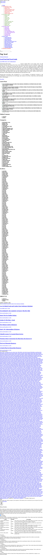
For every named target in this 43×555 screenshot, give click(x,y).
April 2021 (4, 228)
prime (21, 455)
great (11, 413)
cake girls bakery (37, 368)
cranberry (30, 384)
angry (42, 354)
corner (40, 383)
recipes (7, 458)
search (20, 463)
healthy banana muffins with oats (6, 416)
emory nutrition (14, 397)
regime (5, 460)
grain (28, 412)
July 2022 (4, 214)
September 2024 (5, 188)
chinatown (10, 376)
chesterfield (26, 375)
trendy (35, 480)
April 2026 (4, 171)
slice (6, 467)
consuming (10, 383)
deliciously (32, 389)
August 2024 (4, 189)
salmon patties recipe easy (9, 462)
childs (41, 375)
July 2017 (4, 272)
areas (40, 355)
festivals (18, 402)
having (26, 414)
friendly (20, 408)
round (19, 461)
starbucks (38, 471)
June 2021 (4, 226)
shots (32, 464)
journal (22, 429)
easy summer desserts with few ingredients (19, 395)
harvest (20, 414)
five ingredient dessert (33, 403)
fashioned (22, 400)
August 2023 (4, 201)
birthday (1, 363)
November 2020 (5, 233)
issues (38, 428)
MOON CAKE (5, 36)
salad (34, 461)
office (5, 447)
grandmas (8, 413)
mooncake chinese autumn (26, 443)
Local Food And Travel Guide (8, 59)
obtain (37, 446)
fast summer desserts (28, 400)
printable (23, 455)
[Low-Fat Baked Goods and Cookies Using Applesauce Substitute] (12, 303)
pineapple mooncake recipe (5, 454)
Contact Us (4, 298)
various (18, 483)
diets (19, 391)
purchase (28, 456)
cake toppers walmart (36, 369)
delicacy (25, 389)
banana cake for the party (26, 359)
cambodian (13, 371)
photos (16, 453)
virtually (19, 484)
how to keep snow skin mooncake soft (9, 424)
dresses (15, 392)
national (28, 445)
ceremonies (31, 373)
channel (1, 374)
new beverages (38, 445)
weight (18, 490)
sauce (35, 462)
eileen (18, 396)
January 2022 (4, 220)
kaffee (27, 429)
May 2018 (4, 262)
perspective (2, 453)
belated (21, 361)
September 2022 (5, 212)
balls (14, 359)
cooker (20, 383)
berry (32, 361)
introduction (16, 428)
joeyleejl (19, 429)
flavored (1, 404)
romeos (13, 461)
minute (23, 440)
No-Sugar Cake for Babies (18, 446)
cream (37, 384)
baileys (9, 358)
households (8, 422)
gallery (11, 410)
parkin (34, 451)
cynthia (22, 388)
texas (1, 477)
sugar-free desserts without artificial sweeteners (26, 474)
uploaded (24, 482)
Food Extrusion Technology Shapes (6, 406)
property (9, 456)
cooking (28, 383)
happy (18, 414)
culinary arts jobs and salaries (37, 386)
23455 (3, 352)
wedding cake (19, 485)
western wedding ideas (30, 490)
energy (31, 397)
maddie (18, 436)
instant (38, 427)
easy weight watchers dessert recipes (34, 395)
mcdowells (6, 438)
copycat (37, 383)
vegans (23, 483)
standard (34, 471)
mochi (36, 440)
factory (7, 400)
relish (10, 460)
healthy (23, 415)
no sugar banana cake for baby (8, 446)
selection (36, 463)
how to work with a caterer (11, 426)
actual (26, 353)
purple (31, 456)
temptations (37, 476)
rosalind (16, 461)
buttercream (21, 366)
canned (22, 371)
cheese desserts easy (24, 374)
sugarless (36, 474)
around (1, 356)
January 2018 (4, 266)
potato (35, 454)
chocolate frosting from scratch (7, 379)
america (32, 354)
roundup (22, 461)
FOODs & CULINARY (6, 48)
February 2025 (5, 183)
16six (1, 352)
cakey (30, 370)
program (6, 456)
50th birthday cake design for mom (24, 352)
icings (36, 426)
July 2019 (4, 249)
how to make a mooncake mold (21, 424)
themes (4, 478)
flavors (4, 404)
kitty (1, 430)
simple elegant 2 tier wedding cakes (26, 465)
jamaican (1, 429)
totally (25, 479)
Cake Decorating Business (7, 367)
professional (31, 455)
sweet (24, 475)
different (21, 391)
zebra (13, 497)
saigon (32, 461)
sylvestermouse (2, 476)
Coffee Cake (6, 19)
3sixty (16, 352)
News (3, 154)
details (27, 390)
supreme (13, 475)
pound (37, 454)
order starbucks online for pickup (9, 450)
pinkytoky (11, 454)
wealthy (11, 485)
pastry (8, 452)
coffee (33, 381)
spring (22, 471)
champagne (39, 373)
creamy (4, 385)
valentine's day (36, 482)
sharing (19, 464)
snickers (14, 468)
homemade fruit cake (13, 421)
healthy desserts (39, 417)
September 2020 (5, 235)
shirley (24, 464)
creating (12, 385)
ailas (3, 354)
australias (35, 356)
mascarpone (33, 437)
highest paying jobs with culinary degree (11, 420)
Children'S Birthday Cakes (7, 129)
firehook (25, 403)
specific (18, 470)
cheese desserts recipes (32, 374)
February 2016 (5, 289)
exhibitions (12, 399)
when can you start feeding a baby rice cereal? (21, 493)
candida (19, 371)
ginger (35, 410)
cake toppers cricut (13, 369)
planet (18, 454)
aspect (26, 356)
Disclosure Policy (5, 299)
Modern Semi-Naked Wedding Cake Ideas (21, 441)
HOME (3, 5)
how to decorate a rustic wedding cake (30, 422)
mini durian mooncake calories (16, 440)
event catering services (24, 398)
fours (10, 407)
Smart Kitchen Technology (29, 467)
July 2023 (4, 202)
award (3, 357)
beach (7, 361)
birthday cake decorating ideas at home (29, 363)
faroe (17, 400)
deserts (6, 390)
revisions (30, 460)
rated (38, 457)
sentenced (40, 463)
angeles (37, 354)
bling (39, 364)
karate (29, 429)
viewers (8, 484)
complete (24, 382)
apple (20, 355)
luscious (41, 435)
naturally (32, 445)
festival (15, 402)
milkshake (4, 440)
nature (35, 445)
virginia (11, 484)
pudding (21, 456)
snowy (5, 469)
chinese (14, 376)
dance (36, 388)
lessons (33, 431)
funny (15, 409)
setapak (5, 464)
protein (13, 456)
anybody (8, 355)
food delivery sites (38, 405)
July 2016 (4, 284)
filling (28, 402)
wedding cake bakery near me (27, 485)
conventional (17, 383)
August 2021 (4, 224)
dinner (25, 391)
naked (24, 445)
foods (1, 407)
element (3, 397)
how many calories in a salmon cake (16, 422)
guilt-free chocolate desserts (33, 413)
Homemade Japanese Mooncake (23, 421)
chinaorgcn (4, 376)
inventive (20, 428)
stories (27, 472)
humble (24, 426)
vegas (26, 483)
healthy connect (20, 417)
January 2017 (4, 278)
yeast (37, 496)
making (1, 437)
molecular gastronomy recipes (13, 442)
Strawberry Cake (7, 25)
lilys (3, 432)
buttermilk (28, 366)
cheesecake (38, 374)
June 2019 (4, 250)
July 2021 (4, 225)
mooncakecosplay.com (4, 498)
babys (23, 357)
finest (1, 403)
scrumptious (16, 463)
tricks (39, 480)
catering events (18, 372)
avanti (1, 357)
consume (5, 383)
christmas (32, 380)
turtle (12, 481)
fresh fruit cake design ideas (22, 407)
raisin (33, 457)
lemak (12, 431)
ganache (16, 410)
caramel (29, 371)
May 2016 (4, 286)
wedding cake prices (12, 487)
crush (4, 386)
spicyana (39, 470)
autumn (40, 356)
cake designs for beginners (36, 367)
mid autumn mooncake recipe (37, 439)
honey (35, 421)
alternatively (22, 354)
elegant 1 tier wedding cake (24, 396)
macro (12, 436)
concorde (34, 382)
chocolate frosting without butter (32, 379)
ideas (40, 426)
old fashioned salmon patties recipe (32, 448)
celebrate (39, 372)
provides (15, 456)
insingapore (29, 427)
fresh (16, 407)
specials (15, 470)
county (11, 384)
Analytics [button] (1, 543)
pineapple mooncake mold (36, 453)
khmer (34, 429)
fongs (40, 404)
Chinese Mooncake (7, 37)
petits (5, 453)
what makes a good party (17, 492)
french (14, 407)
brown (1, 366)
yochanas (39, 496)
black (34, 364)
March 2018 (4, 264)
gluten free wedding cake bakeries (24, 411)
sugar (30, 473)
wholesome (25, 494)
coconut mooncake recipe (27, 381)
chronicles (36, 380)
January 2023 (4, 208)
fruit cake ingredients (33, 408)
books (7, 365)
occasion (39, 446)
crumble (1, 386)
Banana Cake (6, 15)
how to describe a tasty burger (15, 423)
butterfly (24, 366)
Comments (6, 302)
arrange (4, 356)
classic (16, 381)
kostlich (11, 430)
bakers (32, 358)
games (14, 410)
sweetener (31, 475)
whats (36, 492)
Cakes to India (16, 370)
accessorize (23, 353)
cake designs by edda (21, 367)
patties (10, 452)
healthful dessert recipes (4, 415)
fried (18, 408)
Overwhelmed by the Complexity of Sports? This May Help (15, 310)
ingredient (22, 427)
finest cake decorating (6, 403)
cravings (33, 384)
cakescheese (21, 370)
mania (13, 437)
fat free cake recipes (35, 400)
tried (41, 480)
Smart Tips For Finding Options (8, 315)
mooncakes (35, 444)
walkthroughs (38, 484)
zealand (11, 497)
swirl (36, 475)
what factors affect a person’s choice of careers (11, 491)
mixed (33, 440)
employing (19, 397)
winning (3, 496)
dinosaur (27, 391)
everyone (38, 398)
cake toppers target (29, 369)
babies (21, 357)
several (8, 464)
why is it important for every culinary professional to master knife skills (15, 495)
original (38, 450)
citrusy (14, 381)
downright (6, 392)
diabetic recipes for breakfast (5, 391)
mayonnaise (2, 438)
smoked (37, 467)
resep (21, 460)
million (9, 440)
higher (3, 420)
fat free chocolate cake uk (21, 401)
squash (31, 471)
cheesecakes (2, 375)
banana (20, 359)
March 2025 (4, 182)
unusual (18, 482)
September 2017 (5, 270)
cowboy (16, 384)
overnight (1, 451)
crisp (29, 385)
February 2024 (5, 195)
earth (16, 393)
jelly (11, 429)
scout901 (9, 463)
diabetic (29, 390)
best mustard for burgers (15, 362)
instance (35, 427)
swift (34, 475)
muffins (1, 445)
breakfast (12, 365)
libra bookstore (37, 431)
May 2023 (4, 204)
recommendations (17, 458)
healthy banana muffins (28, 415)
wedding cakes (11, 489)
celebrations (24, 373)
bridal (15, 365)
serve (1, 464)
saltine (15, 462)
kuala (14, 430)
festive (21, 402)
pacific (8, 451)
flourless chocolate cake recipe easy (20, 404)
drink (17, 392)
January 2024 (4, 196)
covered (13, 384)
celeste (28, 373)
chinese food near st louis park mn (35, 376)
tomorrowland (5, 479)
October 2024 (4, 187)
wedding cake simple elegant (22, 487)
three (23, 478)
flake (38, 403)
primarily (18, 455)
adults (32, 353)
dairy (25, 388)
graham (26, 412)
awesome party (11, 357)
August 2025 (4, 177)
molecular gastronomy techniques (25, 442)
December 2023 (5, 197)
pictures (23, 453)
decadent (1, 389)
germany (30, 410)
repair (17, 460)
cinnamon (1, 381)
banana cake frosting (34, 359)
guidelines (26, 413)
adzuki (34, 353)
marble (18, 437)
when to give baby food (33, 493)
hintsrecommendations (23, 420)
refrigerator (2, 460)
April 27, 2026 (7, 308)
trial (37, 480)
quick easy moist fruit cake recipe (18, 457)
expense (19, 399)
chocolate (18, 378)
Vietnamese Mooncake (8, 47)
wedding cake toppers (14, 488)
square (29, 471)
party (1, 452)
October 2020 (4, 234)
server (3, 464)
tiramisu (29, 478)
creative (18, 385)
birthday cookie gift (18, 364)
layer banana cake (33, 430)
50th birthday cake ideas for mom (6, 353)
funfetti (12, 409)
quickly (25, 457)
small (11, 467)
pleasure (20, 454)
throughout (26, 478)
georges (24, 410)
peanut (19, 452)
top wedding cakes (14, 479)
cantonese (25, 371)
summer (1, 475)
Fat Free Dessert (7, 30)
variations (12, 483)
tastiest (23, 476)
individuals (19, 427)
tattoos (27, 476)
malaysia (4, 437)
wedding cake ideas (5, 487)
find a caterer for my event (36, 402)
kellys (32, 429)
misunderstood (29, 440)
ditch (1, 392)
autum (38, 356)
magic (24, 436)
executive (8, 399)
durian (28, 392)
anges (40, 354)
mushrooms (11, 445)
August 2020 (4, 236)
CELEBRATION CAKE (6, 6)
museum (7, 445)
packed (11, 451)
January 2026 (4, 174)
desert (4, 390)
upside (27, 482)
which (13, 494)
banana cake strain (14, 360)
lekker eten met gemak (7, 431)
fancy (12, 400)
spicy (37, 470)
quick (40, 456)
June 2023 (4, 203)
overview (5, 451)
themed (1, 478)
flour (9, 404)
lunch (32, 435)
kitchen (39, 429)
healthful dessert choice (38, 414)
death (41, 388)
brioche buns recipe (29, 365)
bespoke (34, 361)
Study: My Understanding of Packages (10, 329)
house (1, 422)
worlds (25, 496)
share (17, 464)
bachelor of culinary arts (28, 357)
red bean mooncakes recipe (18, 459)
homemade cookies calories (5, 421)
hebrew (3, 419)
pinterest (15, 454)
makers (40, 436)
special (8, 470)
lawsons (26, 430)
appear (14, 355)
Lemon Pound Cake (8, 22)
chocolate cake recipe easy (31, 378)
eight (15, 396)
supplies (9, 475)
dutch (14, 393)
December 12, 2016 (7, 313)
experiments (23, 399)
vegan (21, 483)
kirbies (36, 429)
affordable (39, 353)
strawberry (36, 472)
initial (26, 427)
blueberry (1, 365)
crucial (37, 385)
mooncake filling (9, 444)
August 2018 (4, 260)
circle (5, 381)
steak (15, 472)
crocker (34, 385)
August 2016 (4, 283)
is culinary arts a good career (27, 428)
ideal (38, 426)
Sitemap (3, 300)
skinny (1, 467)
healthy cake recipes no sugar (30, 416)
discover (30, 391)
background (35, 357)
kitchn (42, 429)
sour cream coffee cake (10, 469)
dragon (9, 392)
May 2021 (4, 227)
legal (40, 430)
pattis (13, 452)
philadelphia (8, 453)
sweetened (27, 475)
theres (8, 478)
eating (42, 395)
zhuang (16, 497)
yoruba (1, 497)
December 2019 (5, 244)
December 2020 (5, 232)
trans (20, 480)
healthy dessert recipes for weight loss (29, 417)
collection (5, 382)
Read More (5, 501)
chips (8, 378)
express (27, 399)
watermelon (8, 485)
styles (18, 473)
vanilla (9, 483)
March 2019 (4, 253)
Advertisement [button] (2, 547)
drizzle (19, 392)
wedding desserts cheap (32, 489)
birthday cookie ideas (26, 364)
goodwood (16, 412)
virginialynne (15, 484)
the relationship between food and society (31, 477)
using (30, 482)
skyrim (4, 467)
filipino (24, 402)
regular (8, 460)
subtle (26, 473)
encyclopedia (27, 397)
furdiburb (36, 409)
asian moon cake (11, 356)
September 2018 (5, 259)
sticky (23, 472)
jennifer (13, 429)
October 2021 (4, 222)
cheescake (16, 374)
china (1, 376)
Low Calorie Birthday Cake (9, 31)
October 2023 (4, 199)
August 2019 (4, 248)
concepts (30, 382)
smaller (22, 467)
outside (41, 450)
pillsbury (26, 453)
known (5, 430)
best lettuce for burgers (6, 362)
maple (16, 437)
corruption (2, 384)
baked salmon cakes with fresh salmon (21, 358)
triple (1, 481)
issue (35, 428)
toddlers (37, 478)
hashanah (23, 414)
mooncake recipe (29, 444)
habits (9, 414)
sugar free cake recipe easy (4, 474)
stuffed (6, 473)
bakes (37, 358)
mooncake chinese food (35, 443)
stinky (25, 472)
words (16, 496)
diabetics (11, 391)
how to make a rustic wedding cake (33, 424)
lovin (21, 432)
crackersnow (26, 384)
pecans (22, 452)
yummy (8, 497)
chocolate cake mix (23, 378)
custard (14, 388)
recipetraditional (11, 458)
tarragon (18, 476)
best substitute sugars (33, 362)
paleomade (19, 451)
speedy (21, 470)
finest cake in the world (20, 403)
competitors (20, 382)
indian (13, 427)
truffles (6, 481)
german (27, 410)
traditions (17, 480)
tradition (30, 479)
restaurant (24, 460)
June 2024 (4, 191)
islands (33, 428)
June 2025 (4, 179)
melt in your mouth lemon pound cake (25, 438)
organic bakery (25, 450)
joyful (25, 429)
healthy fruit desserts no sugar (5, 418)
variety (15, 483)
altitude (26, 354)
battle (5, 361)
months (36, 442)
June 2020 (4, 238)
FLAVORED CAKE (6, 14)
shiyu (26, 464)
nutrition (34, 446)
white (19, 494)
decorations (15, 389)
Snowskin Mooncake (8, 46)
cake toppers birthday (6, 369)
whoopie (28, 494)
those (18, 478)
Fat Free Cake (6, 29)
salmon (39, 461)
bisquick (31, 364)
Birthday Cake (7, 8)
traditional (34, 479)
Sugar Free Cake (7, 35)
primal (15, 455)
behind (18, 361)
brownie (4, 366)
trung (8, 481)
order (33, 449)
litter (5, 432)
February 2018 (5, 265)
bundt (15, 366)
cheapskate (10, 374)
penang (24, 452)
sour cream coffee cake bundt (20, 469)
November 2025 (5, 176)
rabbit (31, 457)
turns (10, 481)
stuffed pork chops (11, 473)
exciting (4, 399)
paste (3, 452)
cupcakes (11, 388)
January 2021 (4, 231)
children (35, 375)
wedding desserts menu (6, 490)
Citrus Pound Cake (9, 381)
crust (6, 386)
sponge (20, 471)
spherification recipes (30, 470)
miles (1, 440)
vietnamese (5, 484)
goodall (12, 412)
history (28, 420)
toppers (21, 479)
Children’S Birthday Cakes (9, 10)
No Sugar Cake (7, 34)
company (16, 382)
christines (28, 380)
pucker (19, 456)
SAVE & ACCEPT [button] (3, 554)
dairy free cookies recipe (30, 388)
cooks (32, 383)
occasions (1, 447)
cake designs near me (20, 368)
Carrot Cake (6, 27)
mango (11, 437)
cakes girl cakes (11, 370)
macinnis (5, 436)
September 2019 (5, 247)
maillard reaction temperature (34, 436)
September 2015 (5, 294)
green (18, 413)
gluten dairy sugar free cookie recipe (11, 411)
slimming (8, 467)
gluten (3, 411)
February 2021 (5, 230)
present (5, 455)
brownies (7, 366)
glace (41, 410)
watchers (4, 485)
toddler (34, 478)
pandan (28, 451)
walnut (1, 485)
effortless (10, 396)
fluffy (32, 404)
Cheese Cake (6, 17)
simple (37, 464)
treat (27, 480)
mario (23, 437)
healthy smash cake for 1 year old (27, 418)
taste (21, 476)
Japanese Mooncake (8, 40)
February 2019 (5, 254)
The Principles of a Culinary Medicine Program (15, 477)
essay (15, 398)
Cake (38, 366)
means (12, 438)
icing (34, 426)
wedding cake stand (30, 487)
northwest (25, 446)
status (13, 472)
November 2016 (5, 280)
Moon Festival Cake (8, 11)
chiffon (32, 375)
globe (1, 411)
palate (13, 451)
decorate (7, 389)
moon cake (2, 443)
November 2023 (5, 198)
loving (23, 432)
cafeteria (35, 366)
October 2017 (4, 269)
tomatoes (1, 479)
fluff (30, 404)
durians (12, 393)
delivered (38, 389)
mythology (21, 445)
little (7, 432)
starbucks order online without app (6, 472)
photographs (13, 453)
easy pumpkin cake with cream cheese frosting (25, 394)
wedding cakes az (17, 489)
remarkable (14, 460)
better (38, 362)
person (33, 452)
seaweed (28, 463)
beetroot (12, 361)
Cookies (5, 16)
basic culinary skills (32, 360)
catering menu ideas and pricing (32, 372)
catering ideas (23, 372)
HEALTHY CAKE (5, 26)
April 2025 (4, 181)
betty (40, 362)
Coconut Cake (7, 18)
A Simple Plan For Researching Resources (10, 348)
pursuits (34, 456)
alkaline (13, 354)
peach (17, 452)
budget (13, 366)
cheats (13, 374)
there (6, 478)
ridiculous (34, 460)
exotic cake (16, 399)
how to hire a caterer (24, 423)
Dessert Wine (15, 390)
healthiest (19, 415)
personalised (40, 452)
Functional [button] (2, 534)
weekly (15, 490)
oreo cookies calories (18, 450)
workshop (22, 496)
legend (1, 431)
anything (11, 355)
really (41, 457)
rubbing (25, 461)
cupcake (7, 388)
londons (14, 432)
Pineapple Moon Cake (8, 44)
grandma (31, 412)
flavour (7, 404)
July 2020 (4, 237)
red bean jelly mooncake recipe (29, 458)
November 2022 (5, 210)
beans (10, 361)
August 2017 (4, 271)
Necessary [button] (2, 514)
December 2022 (5, 209)
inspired (32, 427)
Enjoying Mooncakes (4, 398)
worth (31, 496)
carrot (11, 372)
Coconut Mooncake (7, 38)
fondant (34, 404)
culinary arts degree (28, 386)
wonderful (13, 496)
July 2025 (4, 178)
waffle (32, 484)
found (8, 407)
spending (24, 470)
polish (30, 454)
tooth (9, 479)
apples (23, 355)
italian (40, 428)
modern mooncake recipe (9, 441)
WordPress (21, 498)
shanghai (14, 464)
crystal (8, 386)
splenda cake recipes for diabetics (11, 471)
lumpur (30, 435)
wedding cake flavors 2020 (18, 486)
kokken (8, 430)
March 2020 (4, 241)
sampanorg (18, 462)
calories (38, 370)
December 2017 (5, 267)
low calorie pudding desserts (15, 434)
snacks (7, 468)
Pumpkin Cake (7, 23)
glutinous (6, 412)
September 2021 (5, 223)
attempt (28, 356)
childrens (38, 375)
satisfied (32, 462)
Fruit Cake (6, 20)
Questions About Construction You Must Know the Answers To (16, 338)
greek (16, 413)
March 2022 (4, 218)
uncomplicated (11, 482)
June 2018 (4, 261)
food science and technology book (33, 406)
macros (15, 436)
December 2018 (5, 256)
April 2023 (4, 205)
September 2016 (5, 282)
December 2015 (5, 291)
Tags (9, 302)
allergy (16, 354)
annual (5, 355)
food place (15, 406)
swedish (21, 475)
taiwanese (15, 476)
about (13, 353)
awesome (6, 357)
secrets (34, 463)
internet (12, 428)
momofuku (33, 442)
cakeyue (32, 370)
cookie (23, 383)
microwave (40, 438)
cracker (22, 384)
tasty (25, 476)
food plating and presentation (22, 406)
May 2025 (4, 180)
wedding (14, 485)
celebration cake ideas (12, 373)
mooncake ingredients (22, 444)
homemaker (31, 421)
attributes (31, 356)
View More (2, 79)
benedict (27, 361)
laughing (23, 430)
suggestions (41, 474)
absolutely (16, 353)
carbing (35, 371)
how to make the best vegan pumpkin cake (14, 425)
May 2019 (4, 251)
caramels (32, 371)
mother (38, 444)
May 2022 (4, 216)
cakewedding (26, 370)
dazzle (38, 388)
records (22, 458)
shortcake (29, 464)
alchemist (10, 354)
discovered (34, 391)
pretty (10, 455)
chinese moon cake (3, 377)
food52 (41, 406)
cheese (19, 374)
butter (18, 366)
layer (29, 430)
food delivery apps (31, 405)
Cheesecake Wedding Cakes (9, 9)
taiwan (12, 476)
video (40, 483)
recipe (4, 458)
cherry (23, 375)
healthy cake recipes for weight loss (18, 416)
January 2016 (4, 290)
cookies (26, 383)
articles (7, 356)
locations (11, 432)
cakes (7, 370)
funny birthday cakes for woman (22, 409)
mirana (25, 440)
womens (9, 496)
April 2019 (4, 252)
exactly (41, 398)
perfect (30, 452)
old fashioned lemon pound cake (31, 447)
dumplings (25, 392)
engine (33, 397)
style (15, 473)
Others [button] (1, 551)
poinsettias (24, 454)
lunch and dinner (37, 435)
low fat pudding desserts (19, 435)
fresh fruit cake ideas (31, 407)
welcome (21, 490)
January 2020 (4, 243)
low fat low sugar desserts (10, 435)
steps (20, 472)
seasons (25, 463)
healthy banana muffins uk (37, 415)
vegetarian (29, 483)
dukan (22, 392)
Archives (4, 117)
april (38, 355)
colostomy (9, 382)
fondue (37, 404)
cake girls (32, 368)
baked (13, 358)
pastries (5, 452)
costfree (5, 384)
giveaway (38, 410)
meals (9, 438)
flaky (40, 403)
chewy (30, 375)
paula (15, 452)
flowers (27, 404)
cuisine (11, 386)
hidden (6, 419)
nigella (1, 446)
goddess (9, 412)
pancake (22, 451)
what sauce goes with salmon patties (28, 492)
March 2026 (4, 172)
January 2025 (4, 184)
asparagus (23, 356)
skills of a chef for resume (36, 466)
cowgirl (19, 384)
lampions (16, 430)
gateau (22, 410)
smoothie (40, 467)
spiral (1, 471)
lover (19, 432)
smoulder (1, 468)
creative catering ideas (24, 385)
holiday (31, 420)
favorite (31, 401)
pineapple (29, 453)
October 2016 (4, 281)
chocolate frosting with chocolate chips (19, 379)
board (5, 365)
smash (35, 467)
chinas (7, 376)
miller (7, 440)
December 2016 (5, 279)
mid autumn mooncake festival (26, 439)
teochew (40, 476)
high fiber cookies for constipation (14, 419)
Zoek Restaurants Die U (21, 497)
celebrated (2, 373)
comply (27, 382)
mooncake (12, 443)
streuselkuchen (2, 473)
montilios (39, 442)
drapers (12, 392)
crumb (40, 385)
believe (24, 361)
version (38, 483)
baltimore (17, 359)
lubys (28, 435)
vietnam (1, 484)
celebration (6, 373)
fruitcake (3, 409)
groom (21, 413)
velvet (32, 483)
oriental (33, 450)
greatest (13, 413)
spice (35, 470)
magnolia (27, 436)
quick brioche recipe (8, 457)
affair (37, 353)
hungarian (27, 426)
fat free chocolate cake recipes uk (11, 401)
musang (4, 445)
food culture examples (13, 405)
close (19, 381)
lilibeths (1, 432)
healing (29, 414)
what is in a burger (9, 492)
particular (37, 451)
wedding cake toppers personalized (25, 488)
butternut (31, 366)
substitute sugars (22, 473)
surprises (16, 475)
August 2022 (4, 213)
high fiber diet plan (23, 419)
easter (19, 393)
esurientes (18, 398)
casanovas (14, 372)
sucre (28, 473)
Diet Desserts (6, 28)
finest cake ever (13, 403)
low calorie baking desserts (35, 432)
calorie (35, 370)
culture (5, 388)
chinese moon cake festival (21, 377)
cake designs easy (29, 367)
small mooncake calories (17, 467)
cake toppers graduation (21, 369)
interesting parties (3, 428)
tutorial (15, 481)
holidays (34, 420)
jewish (16, 429)
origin (36, 450)
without (6, 496)
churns (39, 380)
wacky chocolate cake (27, 484)
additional (29, 353)
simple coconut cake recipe (15, 465)
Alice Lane (2, 313)
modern (38, 440)
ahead (1, 354)
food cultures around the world (22, 405)
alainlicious (6, 354)
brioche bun (23, 365)
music (14, 445)
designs (9, 390)
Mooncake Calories (7, 43)
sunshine (4, 475)
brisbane (34, 365)
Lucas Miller (2, 61)
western (24, 490)
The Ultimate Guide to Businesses (8, 324)
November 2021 (5, 221)
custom (17, 388)
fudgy (7, 409)
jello (9, 429)
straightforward (31, 472)
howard (18, 426)
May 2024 (4, 192)
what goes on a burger (36, 491)
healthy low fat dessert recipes (16, 418)
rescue (19, 460)
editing (3, 396)
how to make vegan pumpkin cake (28, 425)
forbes (3, 407)
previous (12, 455)
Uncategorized (5, 163)
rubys (28, 461)
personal (36, 452)
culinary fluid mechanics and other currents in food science (10, 387)
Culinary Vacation (24, 387)
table (9, 476)
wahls (35, 484)
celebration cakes (19, 373)
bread (9, 365)
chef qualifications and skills (17, 375)
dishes (38, 391)
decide (4, 389)
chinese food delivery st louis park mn (22, 376)
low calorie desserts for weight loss (31, 433)
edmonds (6, 396)
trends (33, 480)
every (31, 398)
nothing (28, 446)
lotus (17, 432)
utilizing (32, 482)
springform (26, 471)
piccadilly (19, 453)
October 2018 (4, 258)
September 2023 (5, 200)
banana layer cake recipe (22, 360)
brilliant (19, 365)
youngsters (4, 497)
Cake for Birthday (27, 368)
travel (15, 61)
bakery (34, 358)
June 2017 (4, 273)
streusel (39, 472)
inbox (7, 427)
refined (39, 459)
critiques (31, 385)
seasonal (22, 463)
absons (19, 353)
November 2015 (5, 292)
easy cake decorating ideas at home (34, 393)
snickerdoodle (10, 468)
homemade (38, 420)
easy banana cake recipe (24, 393)
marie (21, 437)
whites (21, 494)
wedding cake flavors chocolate (28, 486)
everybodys (35, 398)
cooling (34, 383)
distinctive (40, 391)
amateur (29, 354)
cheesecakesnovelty (8, 375)
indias (16, 427)
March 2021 (4, 229)
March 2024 (4, 194)
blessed (36, 364)
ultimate (7, 482)
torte (23, 479)
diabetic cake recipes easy (35, 390)
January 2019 (4, 255)
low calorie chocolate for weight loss (10, 433)
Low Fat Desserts (7, 33)
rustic (30, 461)
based (28, 360)
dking (3, 392)
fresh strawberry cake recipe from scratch (10, 408)
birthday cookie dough (11, 364)
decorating (11, 389)
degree (18, 389)
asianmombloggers (17, 356)
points (27, 454)
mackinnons (9, 436)
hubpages (21, 426)
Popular (1, 302)
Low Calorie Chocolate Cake (9, 32)
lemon (14, 431)
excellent (1, 399)
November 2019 (5, 245)
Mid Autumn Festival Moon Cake (10, 41)
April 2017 (4, 275)
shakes (11, 464)
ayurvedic (15, 357)
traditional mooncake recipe (10, 480)
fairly (10, 400)
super (7, 475)
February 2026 (5, 173)
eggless (13, 396)
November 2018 (5, 257)
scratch (12, 463)
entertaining (10, 398)
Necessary (3, 515)
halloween (12, 414)
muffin (40, 444)
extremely (30, 399)
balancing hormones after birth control (6, 359)
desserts (19, 390)
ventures (34, 483)
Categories (4, 116)
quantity (36, 456)
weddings (12, 490)
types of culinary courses (26, 481)
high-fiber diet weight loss (31, 419)
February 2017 (5, 277)
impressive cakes (3, 427)
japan (4, 429)
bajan (11, 358)
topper (18, 479)
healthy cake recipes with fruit (12, 417)
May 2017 (4, 274)
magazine (21, 436)
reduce (36, 459)
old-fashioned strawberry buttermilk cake (19, 449)
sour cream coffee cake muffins (30, 469)
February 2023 (5, 207)
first (28, 403)
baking (39, 358)
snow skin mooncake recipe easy (22, 468)
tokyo (40, 478)
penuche (27, 452)
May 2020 (4, 239)
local (13, 61)
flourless (11, 404)
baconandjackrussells (3, 358)
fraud (12, 407)
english (36, 397)
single (31, 466)
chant (4, 374)
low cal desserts (27, 432)
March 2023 (4, 206)
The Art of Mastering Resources (8, 343)
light (40, 431)
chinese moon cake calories (12, 377)
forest (6, 407)
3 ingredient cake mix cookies (10, 352)
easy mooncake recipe (13, 394)
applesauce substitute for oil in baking (30, 355)
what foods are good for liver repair (26, 491)
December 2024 (5, 185)
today (32, 478)
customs (19, 388)
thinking (15, 478)
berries (30, 361)
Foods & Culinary (5, 140)
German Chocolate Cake (8, 21)
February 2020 (5, 242)
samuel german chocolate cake (25, 462)
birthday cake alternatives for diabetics (15, 363)
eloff (6, 397)
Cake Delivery (15, 367)
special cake (12, 470)
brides (17, 365)
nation (26, 445)
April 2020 (4, 240)
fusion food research (6, 410)
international (8, 428)
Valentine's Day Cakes (4, 483)
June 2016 (4, 285)
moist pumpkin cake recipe (36, 441)
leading (37, 430)
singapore (27, 466)
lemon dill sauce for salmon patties (22, 431)
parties (40, 451)
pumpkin (24, 456)
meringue (33, 438)
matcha (39, 437)
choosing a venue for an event (21, 380)
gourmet (23, 412)
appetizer (17, 355)
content (13, 383)
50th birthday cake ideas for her (35, 352)
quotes (28, 457)
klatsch (3, 430)
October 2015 (4, 293)
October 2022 (4, 211)
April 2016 (4, 287)
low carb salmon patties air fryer (25, 434)
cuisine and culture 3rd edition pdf (18, 386)
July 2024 (4, 190)
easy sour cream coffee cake (7, 395)
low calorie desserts (21, 433)
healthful (32, 414)
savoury (6, 463)
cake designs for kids (3, 368)
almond (18, 354)
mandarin (7, 437)
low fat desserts (34, 434)
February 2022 (5, 219)
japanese (7, 429)
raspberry (35, 457)
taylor (30, 476)
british (40, 365)
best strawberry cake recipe (24, 362)
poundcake (40, 454)
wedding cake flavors (9, 486)
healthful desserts (12, 415)
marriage (29, 437)
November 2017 (5, 268)
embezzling (9, 397)
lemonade (29, 431)
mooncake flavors (15, 444)
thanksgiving (4, 477)
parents (31, 451)
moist (30, 441)
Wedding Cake (7, 12)
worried (28, 496)
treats (29, 480)
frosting (23, 408)
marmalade (26, 437)
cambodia (8, 371)
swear (19, 475)
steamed (18, 472)
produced (27, 455)
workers (18, 496)
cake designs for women (12, 368)
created (9, 385)
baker (30, 358)
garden (19, 410)
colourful (13, 382)
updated (21, 482)
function (9, 409)
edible (1, 396)
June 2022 (4, 215)
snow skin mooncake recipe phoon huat (35, 468)
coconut (21, 381)
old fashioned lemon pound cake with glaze (18, 448)
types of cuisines (19, 481)
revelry (27, 460)
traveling (24, 480)
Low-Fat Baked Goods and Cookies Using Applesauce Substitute (16, 306)
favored (28, 401)
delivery (1, 390)
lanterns (20, 430)
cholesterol (14, 380)
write (33, 496)
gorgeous (19, 412)
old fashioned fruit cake (10, 447)
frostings (26, 408)
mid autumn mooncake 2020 (16, 439)
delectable (21, 389)
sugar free (33, 473)
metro (36, 438)
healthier (16, 415)
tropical (3, 481)
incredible (10, 427)
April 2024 (4, 193)
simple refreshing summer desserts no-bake (18, 466)
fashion (19, 400)
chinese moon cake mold (30, 377)
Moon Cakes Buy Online (8, 42)
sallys (37, 461)
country (8, 384)
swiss (38, 475)
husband (31, 426)
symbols (7, 476)
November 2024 (5, 186)
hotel (41, 421)
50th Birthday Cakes (8, 7)
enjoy (39, 397)
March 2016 (4, 288)
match (37, 437)
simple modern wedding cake (5, 466)
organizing (30, 450)
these (11, 478)
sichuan (34, 464)
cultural (29, 387)
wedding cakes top (24, 489)
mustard (17, 445)
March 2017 (4, 276)
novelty (31, 446)
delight (35, 389)
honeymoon (38, 421)
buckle (10, 366)
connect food (38, 382)
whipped (16, 494)
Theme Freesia (16, 498)
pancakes (25, 451)
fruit (29, 408)
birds (42, 362)
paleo (16, 451)
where (39, 493)
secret (31, 463)
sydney (40, 475)
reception (1, 458)
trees (31, 480)
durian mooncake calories (34, 392)
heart (34, 418)
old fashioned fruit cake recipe (19, 447)
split (17, 471)
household (4, 422)
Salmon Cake (6, 24)
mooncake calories (17, 443)
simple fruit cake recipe (37, 465)
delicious (28, 389)
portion (32, 454)
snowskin (1, 469)
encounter (23, 397)
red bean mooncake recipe (8, 459)
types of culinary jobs (35, 481)
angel (34, 354)
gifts (33, 410)
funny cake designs (31, 409)
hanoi (16, 414)
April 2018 (4, 263)
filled (26, 402)
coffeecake (2, 382)
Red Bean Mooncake (8, 45)
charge (6, 374)
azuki (18, 357)
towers (28, 479)
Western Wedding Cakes (8, 13)
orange (30, 449)
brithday (37, 365)
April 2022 (4, 217)
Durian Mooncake (7, 39)
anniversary (2, 355)
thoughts (20, 478)
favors (33, 401)
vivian (22, 484)
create (7, 385)
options (28, 449)
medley (14, 438)
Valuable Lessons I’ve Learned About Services (11, 334)
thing (13, 478)
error (13, 398)
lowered (25, 435)
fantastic (14, 400)
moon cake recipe (7, 443)
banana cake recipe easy (6, 360)
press (7, 455)
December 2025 (5, 175)
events (29, 398)
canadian (16, 371)
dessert (12, 390)
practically (2, 455)
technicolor (33, 476)
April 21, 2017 (7, 61)
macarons (1, 436)
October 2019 (4, 246)
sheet (22, 464)
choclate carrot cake (12, 378)
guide (11, 61)
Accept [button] (1, 501)
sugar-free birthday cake (14, 474)
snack (4, 468)
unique (15, 482)
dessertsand (23, 390)
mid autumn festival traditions (5, 439)
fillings (31, 402)
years (35, 496)
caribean (6, 372)
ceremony (35, 373)
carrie (9, 372)
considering (2, 383)
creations (15, 385)
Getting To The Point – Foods (7, 320)
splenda (3, 471)
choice (11, 380)
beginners (15, 361)
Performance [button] (2, 539)
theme (40, 477)
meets (17, 438)
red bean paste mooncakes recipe (29, 459)
